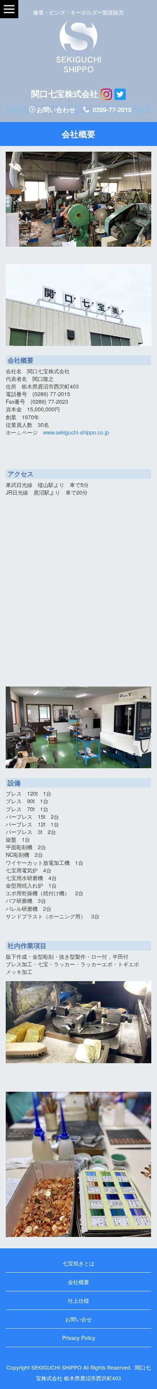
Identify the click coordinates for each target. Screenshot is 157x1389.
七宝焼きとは (78, 1263)
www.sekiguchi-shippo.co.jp (76, 432)
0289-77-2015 (111, 109)
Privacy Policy (78, 1337)
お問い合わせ (56, 109)
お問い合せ (78, 1319)
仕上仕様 (78, 1300)
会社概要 (78, 1282)
